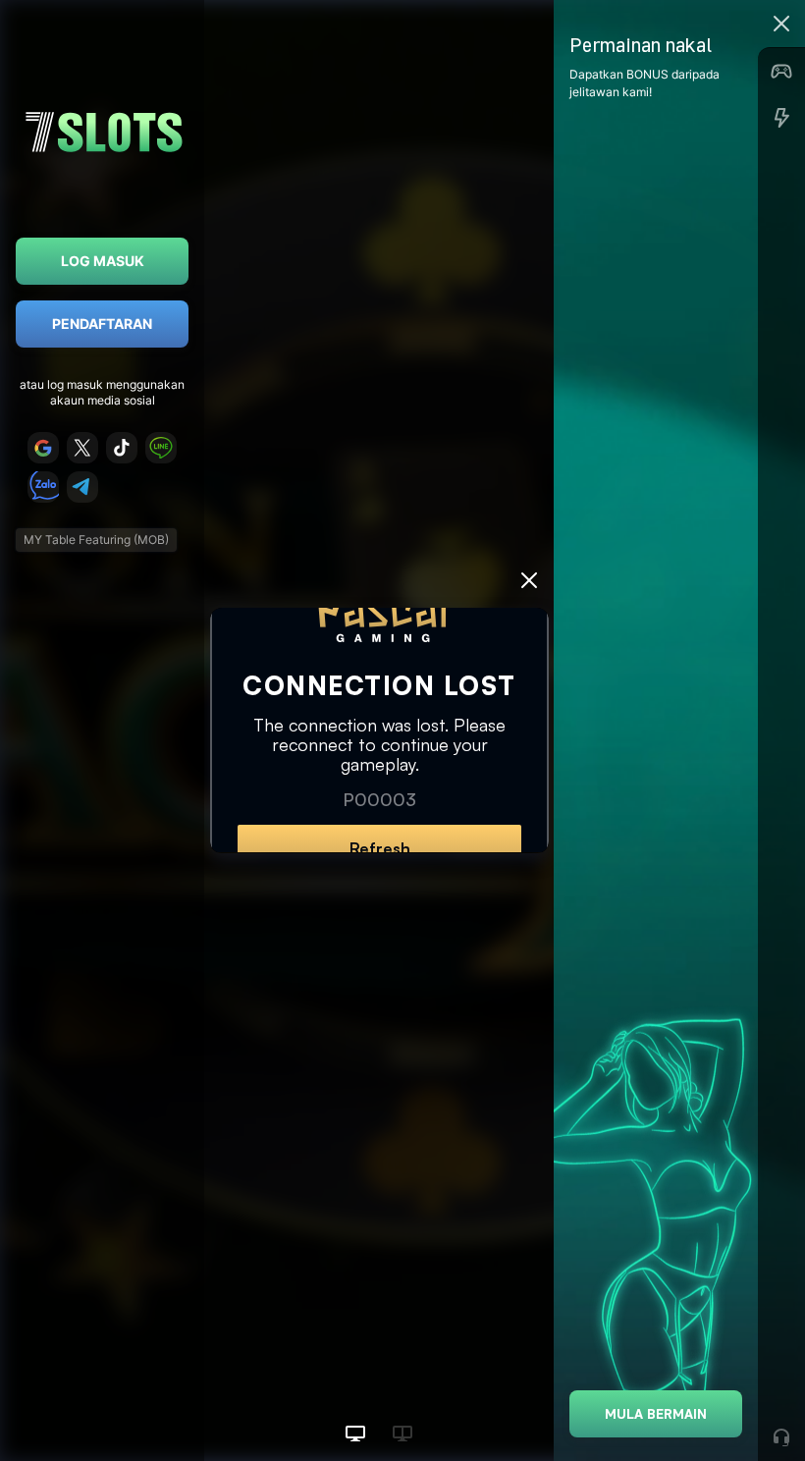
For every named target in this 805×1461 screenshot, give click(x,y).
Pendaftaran (102, 323)
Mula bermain (656, 1413)
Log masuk (102, 260)
